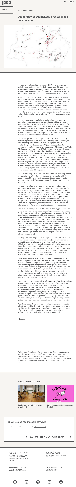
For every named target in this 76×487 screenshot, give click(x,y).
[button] (64, 2)
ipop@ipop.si (50, 452)
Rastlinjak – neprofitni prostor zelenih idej (30, 406)
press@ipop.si (50, 453)
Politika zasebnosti (51, 469)
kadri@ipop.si (50, 455)
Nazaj (4, 10)
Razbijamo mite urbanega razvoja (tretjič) (60, 406)
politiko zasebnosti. (40, 427)
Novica (31, 11)
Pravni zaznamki (51, 471)
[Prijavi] (70, 437)
